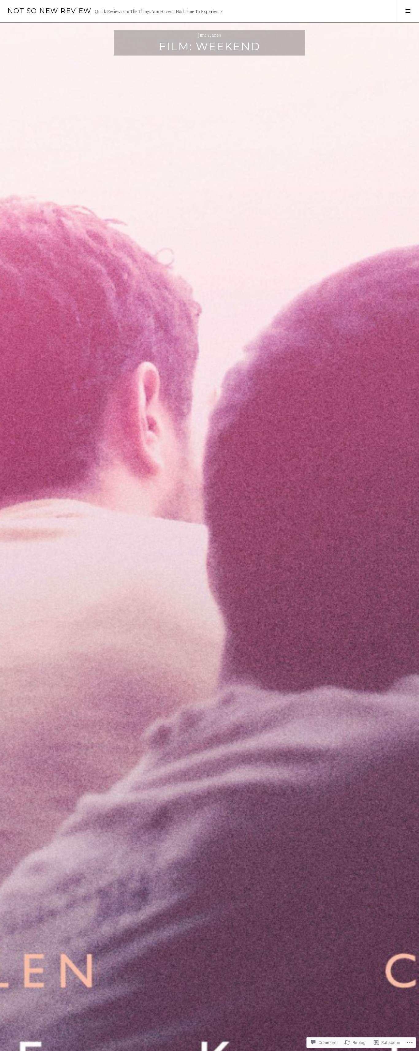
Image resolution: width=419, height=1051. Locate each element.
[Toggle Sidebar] (408, 11)
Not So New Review (49, 11)
